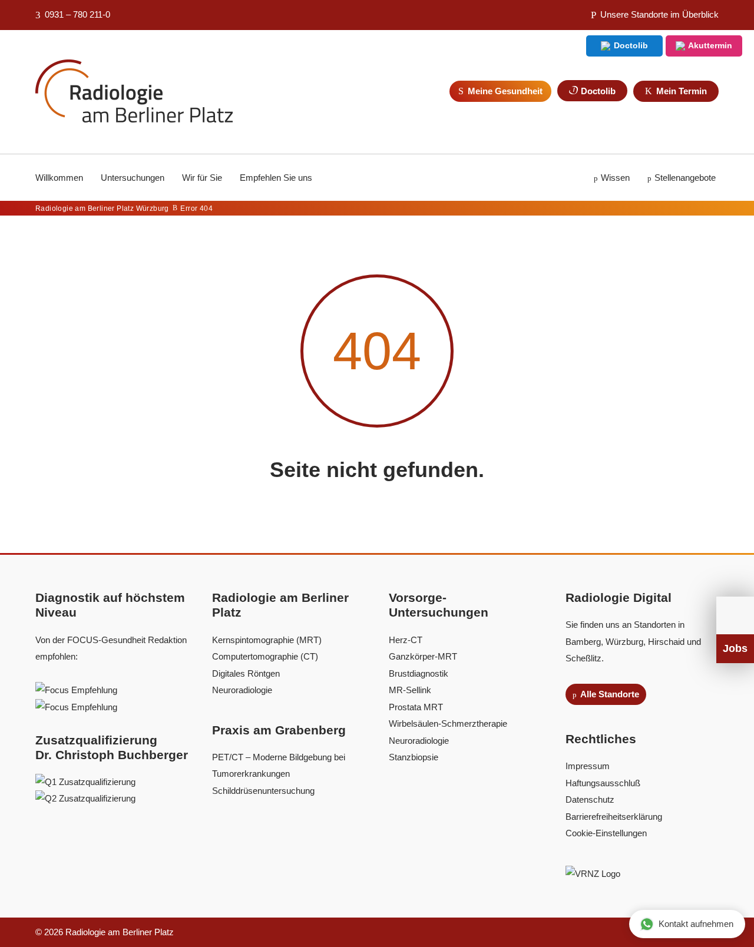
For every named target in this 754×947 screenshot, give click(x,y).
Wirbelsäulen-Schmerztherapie (448, 723)
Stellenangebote (685, 178)
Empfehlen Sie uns (276, 178)
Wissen (615, 178)
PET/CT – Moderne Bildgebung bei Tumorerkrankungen (280, 765)
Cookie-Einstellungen (606, 833)
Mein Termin (680, 91)
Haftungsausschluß (603, 783)
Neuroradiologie (242, 690)
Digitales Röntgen (246, 673)
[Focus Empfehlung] (76, 690)
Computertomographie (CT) (265, 656)
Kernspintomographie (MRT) (267, 640)
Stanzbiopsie (413, 757)
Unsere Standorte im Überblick (658, 14)
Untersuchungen (132, 178)
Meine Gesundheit (504, 91)
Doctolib (629, 45)
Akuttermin (709, 45)
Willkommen (59, 178)
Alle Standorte (608, 694)
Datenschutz (590, 799)
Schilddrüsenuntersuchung (263, 791)
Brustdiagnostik (418, 673)
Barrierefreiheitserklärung (614, 817)
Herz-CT (405, 640)
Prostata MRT (416, 707)
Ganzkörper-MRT (423, 656)
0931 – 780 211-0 (76, 14)
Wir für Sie (202, 178)
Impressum (588, 766)
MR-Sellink (410, 690)
